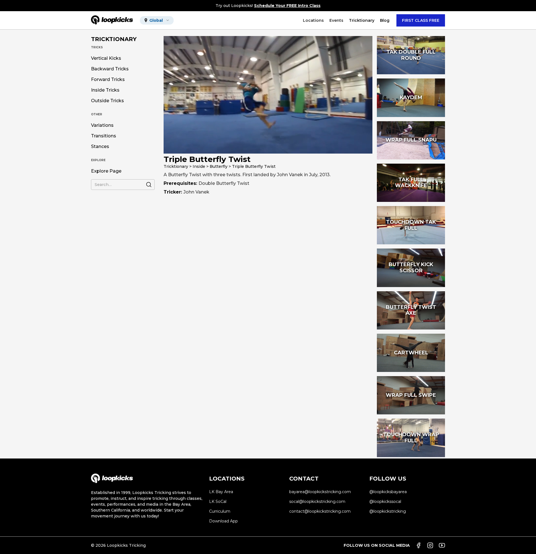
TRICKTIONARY (114, 39)
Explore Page (106, 171)
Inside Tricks (105, 90)
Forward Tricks (108, 79)
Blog (384, 20)
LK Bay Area (221, 491)
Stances (100, 146)
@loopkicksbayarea (388, 491)
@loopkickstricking (387, 511)
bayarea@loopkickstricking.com (320, 491)
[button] (157, 20)
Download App (223, 521)
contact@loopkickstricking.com (320, 511)
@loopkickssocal (385, 501)
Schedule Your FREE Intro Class (287, 5)
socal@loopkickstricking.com (317, 501)
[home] (112, 20)
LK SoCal (217, 501)
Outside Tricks (107, 100)
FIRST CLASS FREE (420, 20)
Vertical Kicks (106, 58)
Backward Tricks (110, 68)
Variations (102, 125)
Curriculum (219, 511)
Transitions (103, 135)
